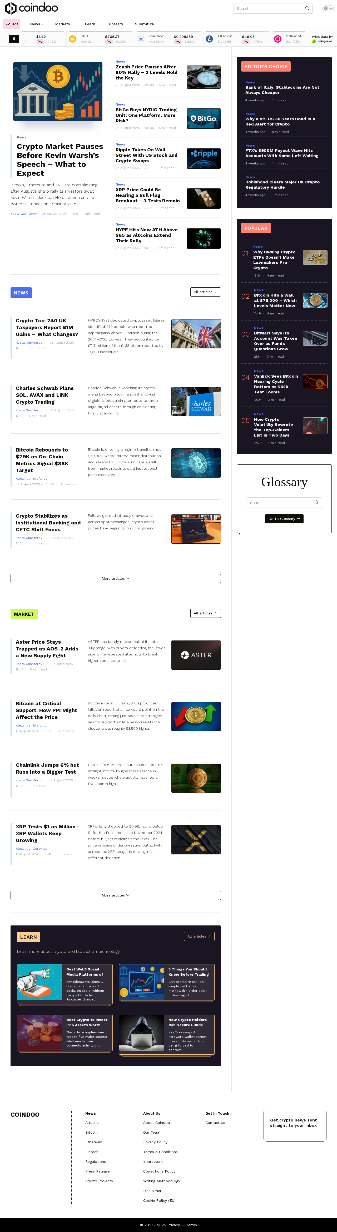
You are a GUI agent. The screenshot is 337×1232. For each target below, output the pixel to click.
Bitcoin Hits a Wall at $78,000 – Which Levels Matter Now (275, 300)
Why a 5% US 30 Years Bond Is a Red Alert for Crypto (280, 121)
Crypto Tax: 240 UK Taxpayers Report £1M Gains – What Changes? (47, 327)
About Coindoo (156, 1122)
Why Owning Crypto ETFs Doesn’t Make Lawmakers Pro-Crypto (274, 259)
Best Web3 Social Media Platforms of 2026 (84, 974)
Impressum (153, 1161)
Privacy (173, 1225)
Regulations (95, 1161)
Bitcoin (91, 1132)
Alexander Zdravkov (32, 848)
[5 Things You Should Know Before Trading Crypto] (141, 982)
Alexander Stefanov (32, 478)
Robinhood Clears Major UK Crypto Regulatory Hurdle (282, 184)
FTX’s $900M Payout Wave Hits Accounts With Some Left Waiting (282, 153)
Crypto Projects (99, 1181)
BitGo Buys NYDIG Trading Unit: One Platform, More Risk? (146, 115)
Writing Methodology (161, 1181)
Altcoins (92, 1122)
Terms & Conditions (160, 1152)
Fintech (91, 1152)
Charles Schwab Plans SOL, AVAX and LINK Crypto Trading (45, 395)
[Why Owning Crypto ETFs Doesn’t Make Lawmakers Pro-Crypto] (315, 257)
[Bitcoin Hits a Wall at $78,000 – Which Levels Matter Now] (315, 300)
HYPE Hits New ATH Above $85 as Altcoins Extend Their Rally (147, 235)
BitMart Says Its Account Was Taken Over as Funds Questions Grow (275, 340)
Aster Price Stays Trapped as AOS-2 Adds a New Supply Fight (47, 649)
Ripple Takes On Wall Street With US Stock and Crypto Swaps (146, 155)
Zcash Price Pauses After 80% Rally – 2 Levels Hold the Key (146, 72)
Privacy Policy (155, 1142)
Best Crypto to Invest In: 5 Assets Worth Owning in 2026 (86, 1025)
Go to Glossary (282, 519)
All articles (204, 292)
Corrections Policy (159, 1171)
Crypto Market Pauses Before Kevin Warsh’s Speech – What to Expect (60, 160)
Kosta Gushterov (24, 214)
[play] (14, 39)
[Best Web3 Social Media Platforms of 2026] (39, 982)
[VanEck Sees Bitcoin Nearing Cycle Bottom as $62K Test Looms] (315, 381)
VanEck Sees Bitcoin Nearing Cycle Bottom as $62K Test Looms (276, 384)
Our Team (151, 1132)
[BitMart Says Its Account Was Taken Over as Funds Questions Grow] (315, 338)
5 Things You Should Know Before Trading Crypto (188, 974)
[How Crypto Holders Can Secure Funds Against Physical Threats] (141, 1032)
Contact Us (215, 1122)
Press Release (97, 1171)
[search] (307, 8)
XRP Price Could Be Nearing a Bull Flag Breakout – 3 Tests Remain (148, 195)
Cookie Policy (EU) (159, 1200)
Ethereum (93, 1142)
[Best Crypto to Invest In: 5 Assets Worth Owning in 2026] (39, 1032)
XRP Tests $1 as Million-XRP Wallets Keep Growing (47, 833)
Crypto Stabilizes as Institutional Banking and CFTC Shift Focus (48, 523)
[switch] (328, 8)
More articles (114, 578)
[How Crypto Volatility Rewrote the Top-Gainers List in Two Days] (315, 425)
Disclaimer (152, 1191)
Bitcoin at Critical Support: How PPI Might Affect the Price (46, 710)
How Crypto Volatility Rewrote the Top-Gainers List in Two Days (273, 427)
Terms (191, 1225)
